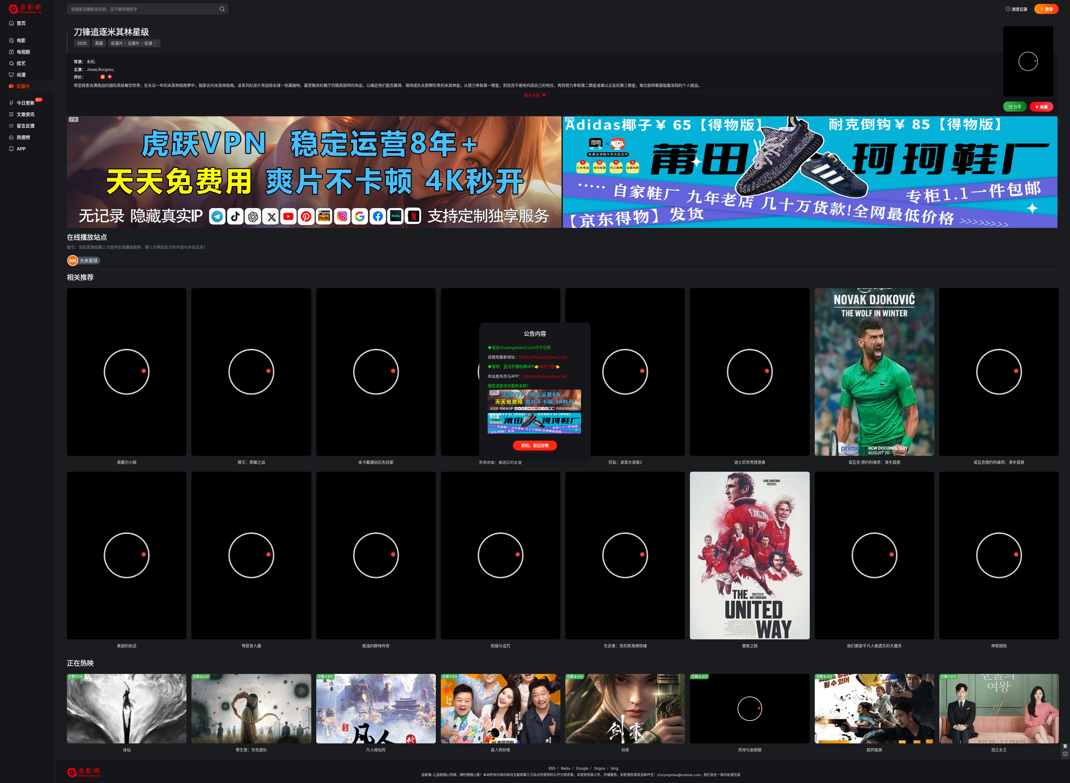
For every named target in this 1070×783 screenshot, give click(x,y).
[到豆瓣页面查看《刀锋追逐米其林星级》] (89, 77)
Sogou (599, 768)
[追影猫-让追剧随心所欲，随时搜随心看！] (25, 7)
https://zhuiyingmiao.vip (544, 376)
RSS (552, 768)
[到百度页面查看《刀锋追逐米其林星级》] (130, 77)
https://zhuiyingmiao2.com (543, 357)
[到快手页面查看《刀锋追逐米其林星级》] (103, 77)
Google (582, 768)
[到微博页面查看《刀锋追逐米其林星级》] (117, 77)
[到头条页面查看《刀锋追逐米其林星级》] (123, 77)
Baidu (565, 768)
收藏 (1044, 106)
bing (614, 768)
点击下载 (547, 366)
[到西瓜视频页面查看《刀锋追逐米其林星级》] (110, 77)
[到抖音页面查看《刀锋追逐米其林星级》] (96, 77)
